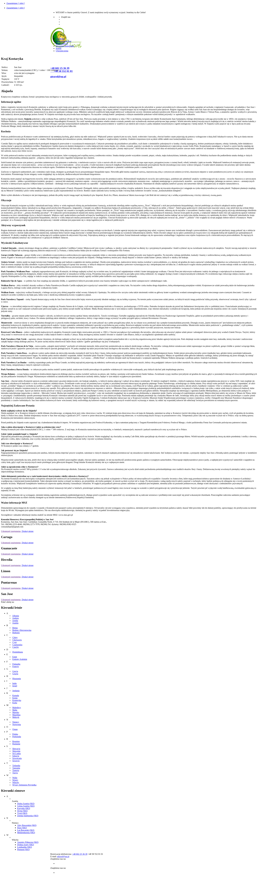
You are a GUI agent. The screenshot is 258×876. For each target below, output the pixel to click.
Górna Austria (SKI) (26, 806)
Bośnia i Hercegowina (21, 630)
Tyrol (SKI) (22, 813)
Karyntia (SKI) (23, 808)
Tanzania (16, 768)
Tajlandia (16, 765)
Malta (14, 710)
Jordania (15, 690)
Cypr (14, 642)
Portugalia (16, 736)
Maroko (15, 712)
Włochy (15, 782)
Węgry (15, 780)
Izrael (14, 686)
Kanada (15, 695)
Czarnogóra (17, 645)
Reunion (16, 741)
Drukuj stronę (27, 531)
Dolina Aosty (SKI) (25, 845)
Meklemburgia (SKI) (26, 832)
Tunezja (15, 770)
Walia (14, 778)
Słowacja (16, 749)
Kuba (14, 703)
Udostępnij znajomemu (11, 531)
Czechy (15, 647)
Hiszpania (16, 678)
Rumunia (16, 744)
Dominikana (17, 652)
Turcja (15, 773)
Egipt (14, 657)
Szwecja (15, 761)
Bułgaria (16, 632)
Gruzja (15, 674)
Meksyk (15, 717)
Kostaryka (16, 700)
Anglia (15, 620)
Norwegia (16, 724)
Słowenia (16, 751)
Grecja (15, 671)
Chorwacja (17, 640)
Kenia (14, 698)
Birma (15, 628)
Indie (14, 683)
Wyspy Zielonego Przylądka (24, 785)
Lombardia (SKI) (24, 847)
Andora (15, 618)
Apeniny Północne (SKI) (27, 842)
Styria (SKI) (22, 811)
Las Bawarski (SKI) (25, 830)
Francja (15, 666)
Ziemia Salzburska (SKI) (27, 816)
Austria (15, 623)
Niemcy (15, 722)
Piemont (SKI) (23, 849)
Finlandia (16, 664)
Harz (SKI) (22, 828)
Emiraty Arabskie (19, 659)
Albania (15, 616)
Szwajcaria (17, 758)
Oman (15, 729)
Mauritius (16, 715)
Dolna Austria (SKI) (25, 803)
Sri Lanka (16, 753)
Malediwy (16, 707)
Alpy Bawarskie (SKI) (26, 825)
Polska (15, 734)
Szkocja (15, 756)
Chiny (15, 637)
